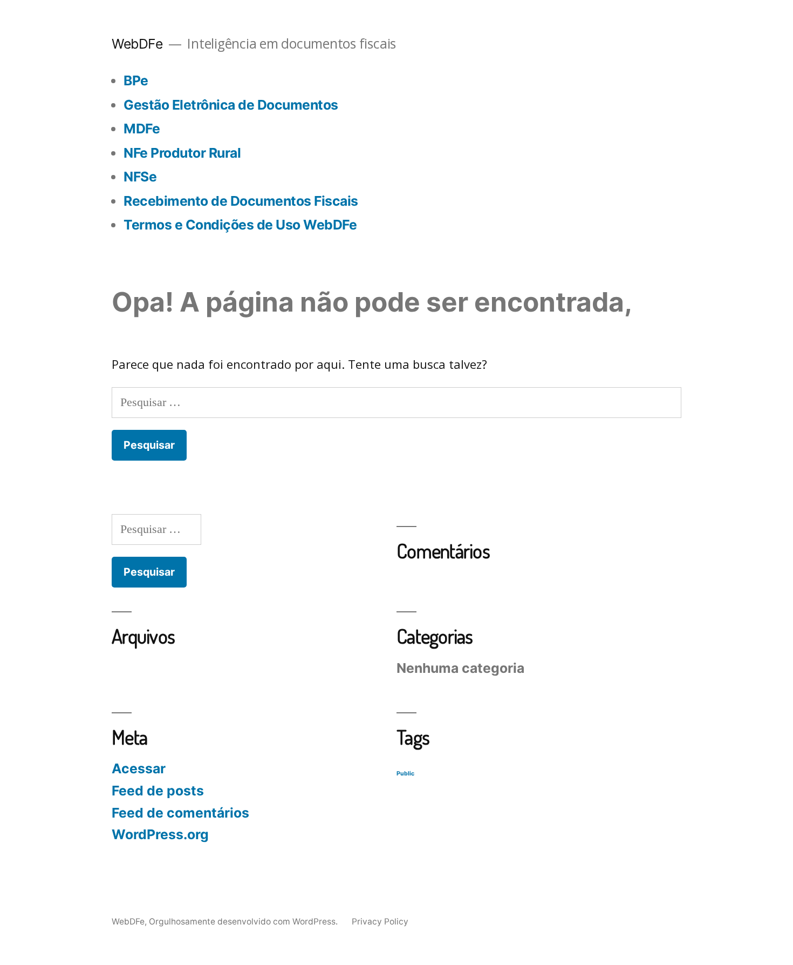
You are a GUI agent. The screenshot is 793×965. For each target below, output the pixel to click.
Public (405, 773)
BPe (136, 80)
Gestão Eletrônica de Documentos (231, 105)
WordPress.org (160, 834)
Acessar (139, 768)
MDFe (142, 128)
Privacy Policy (380, 921)
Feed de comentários (180, 813)
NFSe (140, 176)
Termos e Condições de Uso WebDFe (240, 225)
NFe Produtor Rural (182, 153)
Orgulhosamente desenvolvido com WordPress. (244, 921)
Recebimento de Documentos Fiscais (241, 201)
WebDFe (137, 44)
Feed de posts (158, 790)
